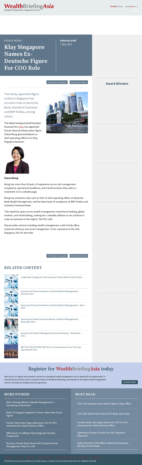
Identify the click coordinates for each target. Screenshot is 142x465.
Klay (21, 126)
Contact (19, 457)
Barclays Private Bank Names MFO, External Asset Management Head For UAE (32, 445)
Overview (8, 457)
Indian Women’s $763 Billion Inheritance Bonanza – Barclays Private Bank (103, 444)
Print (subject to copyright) (57, 82)
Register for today (71, 369)
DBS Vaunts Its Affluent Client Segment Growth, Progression (30, 434)
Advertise (30, 457)
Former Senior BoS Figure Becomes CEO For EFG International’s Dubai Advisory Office (31, 424)
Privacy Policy (82, 457)
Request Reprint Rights (79, 82)
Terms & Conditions (64, 457)
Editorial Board (45, 457)
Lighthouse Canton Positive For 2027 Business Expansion (101, 434)
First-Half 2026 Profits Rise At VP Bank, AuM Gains (103, 413)
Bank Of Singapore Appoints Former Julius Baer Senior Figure (34, 414)
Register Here (130, 382)
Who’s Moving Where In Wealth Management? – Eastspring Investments (30, 404)
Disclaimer (97, 457)
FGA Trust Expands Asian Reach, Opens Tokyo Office (104, 403)
